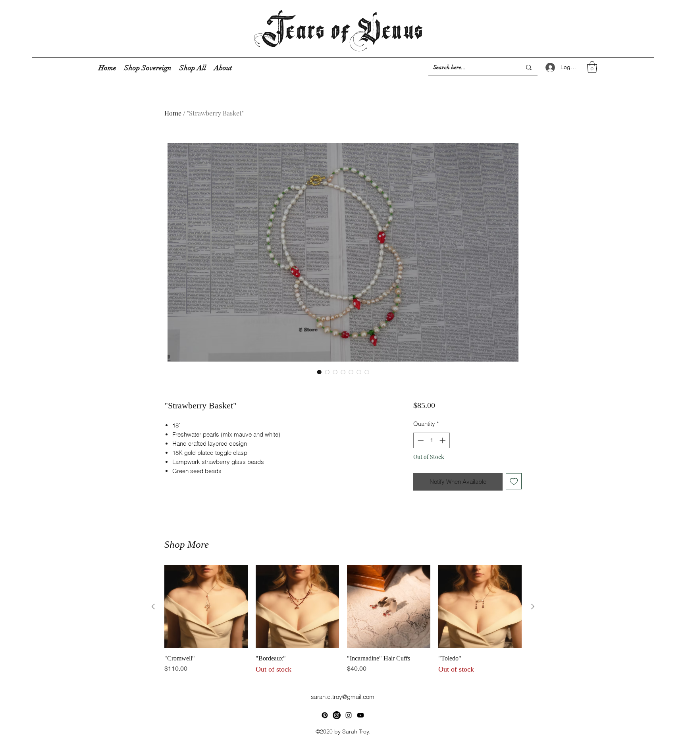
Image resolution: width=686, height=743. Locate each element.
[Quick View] (206, 606)
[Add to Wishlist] (514, 481)
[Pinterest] (325, 715)
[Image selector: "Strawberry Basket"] (319, 372)
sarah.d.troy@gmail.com (342, 697)
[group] (343, 620)
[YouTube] (360, 715)
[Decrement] (419, 440)
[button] (592, 67)
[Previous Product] (153, 606)
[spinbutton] (431, 440)
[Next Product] (533, 606)
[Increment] (443, 440)
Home (172, 113)
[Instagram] (349, 715)
